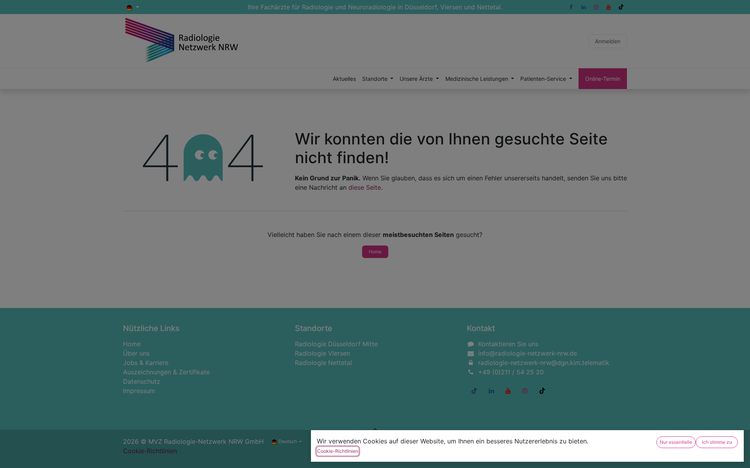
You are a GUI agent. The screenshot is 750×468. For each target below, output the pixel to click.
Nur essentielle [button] (676, 442)
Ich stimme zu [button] (717, 442)
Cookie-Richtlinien (337, 451)
